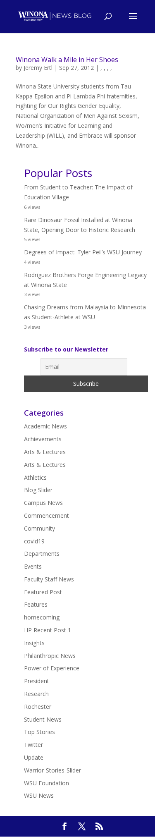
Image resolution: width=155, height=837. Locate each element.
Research (36, 694)
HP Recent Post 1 (47, 630)
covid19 (34, 541)
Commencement (46, 515)
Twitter (33, 745)
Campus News (43, 503)
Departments (42, 553)
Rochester (37, 706)
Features (36, 604)
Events (33, 566)
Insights (34, 643)
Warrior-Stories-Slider (52, 770)
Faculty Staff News (49, 579)
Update (33, 757)
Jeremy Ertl (38, 68)
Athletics (35, 477)
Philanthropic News (50, 656)
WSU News (39, 795)
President (36, 681)
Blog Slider (38, 490)
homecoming (42, 617)
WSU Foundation (46, 783)
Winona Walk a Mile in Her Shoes (67, 59)
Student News (43, 719)
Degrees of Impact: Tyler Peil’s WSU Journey (83, 252)
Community (39, 528)
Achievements (43, 439)
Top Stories (39, 732)
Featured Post (43, 592)
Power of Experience (51, 668)
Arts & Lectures (45, 452)
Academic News (45, 426)
